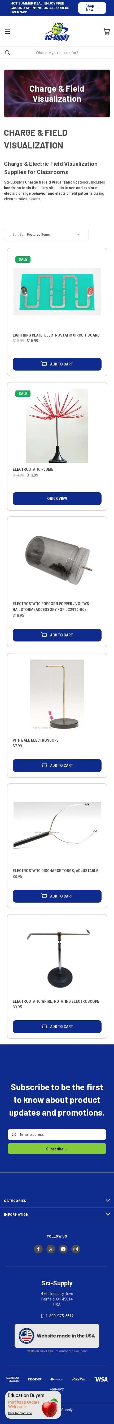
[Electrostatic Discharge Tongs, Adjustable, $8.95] (57, 827)
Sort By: (18, 234)
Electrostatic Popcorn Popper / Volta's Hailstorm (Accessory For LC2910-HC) (51, 606)
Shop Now (89, 8)
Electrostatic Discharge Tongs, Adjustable (55, 870)
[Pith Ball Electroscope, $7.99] (57, 697)
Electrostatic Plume (33, 469)
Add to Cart (61, 364)
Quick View (57, 498)
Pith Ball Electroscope (36, 740)
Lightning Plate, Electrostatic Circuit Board (56, 335)
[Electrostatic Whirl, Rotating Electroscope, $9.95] (57, 958)
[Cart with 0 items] (107, 31)
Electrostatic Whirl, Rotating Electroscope (56, 1001)
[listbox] (54, 235)
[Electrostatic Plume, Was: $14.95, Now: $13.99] (57, 426)
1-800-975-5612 (60, 1316)
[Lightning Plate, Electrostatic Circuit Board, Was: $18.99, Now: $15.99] (57, 291)
